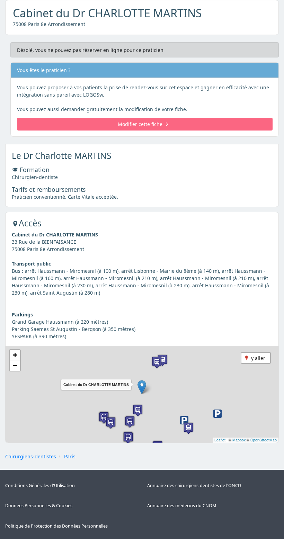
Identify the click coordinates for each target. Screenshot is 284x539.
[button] (141, 387)
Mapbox (239, 439)
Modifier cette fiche (140, 124)
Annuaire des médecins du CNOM (181, 506)
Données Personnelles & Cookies (38, 506)
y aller (258, 358)
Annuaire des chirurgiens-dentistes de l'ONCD (194, 485)
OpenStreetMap (263, 439)
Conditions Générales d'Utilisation (40, 485)
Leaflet (219, 439)
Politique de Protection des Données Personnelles (56, 526)
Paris (70, 456)
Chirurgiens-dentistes (30, 456)
